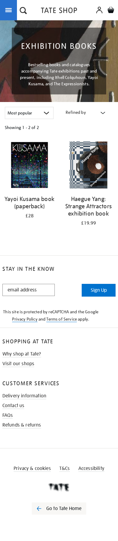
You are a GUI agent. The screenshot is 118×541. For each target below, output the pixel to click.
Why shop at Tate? (21, 354)
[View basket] (110, 10)
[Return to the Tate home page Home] (59, 11)
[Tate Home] (59, 487)
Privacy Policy (24, 319)
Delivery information (24, 396)
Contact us (13, 406)
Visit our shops (18, 364)
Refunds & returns (21, 425)
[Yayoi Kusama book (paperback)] (29, 166)
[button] (23, 11)
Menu (9, 9)
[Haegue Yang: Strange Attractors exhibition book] (88, 166)
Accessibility (91, 468)
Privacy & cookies (32, 468)
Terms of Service (61, 319)
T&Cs (64, 468)
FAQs (7, 415)
